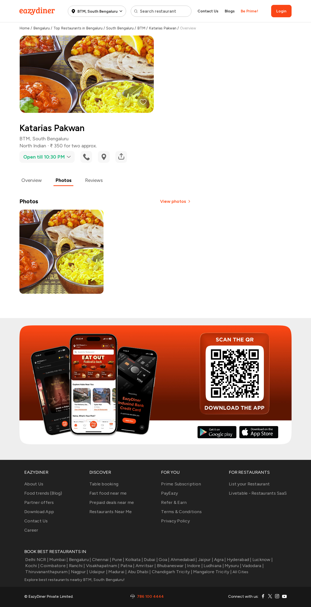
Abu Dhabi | (139, 571)
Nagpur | (79, 571)
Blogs (230, 11)
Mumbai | (58, 559)
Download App (39, 511)
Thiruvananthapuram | (47, 571)
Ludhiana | (214, 565)
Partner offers (39, 502)
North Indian (32, 146)
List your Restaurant (249, 484)
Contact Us (208, 11)
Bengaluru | (80, 559)
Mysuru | (233, 565)
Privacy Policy (175, 521)
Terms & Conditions (181, 511)
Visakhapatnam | (103, 565)
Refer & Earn (174, 502)
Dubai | (151, 559)
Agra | (220, 559)
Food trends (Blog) (43, 493)
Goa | (164, 559)
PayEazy (169, 493)
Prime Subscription (181, 484)
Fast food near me (108, 493)
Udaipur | (98, 571)
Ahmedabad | (184, 559)
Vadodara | (253, 565)
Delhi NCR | (36, 559)
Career (31, 530)
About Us (33, 484)
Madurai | (117, 571)
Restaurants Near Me (110, 511)
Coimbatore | (54, 565)
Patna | (128, 565)
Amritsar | (146, 565)
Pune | (118, 559)
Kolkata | (134, 559)
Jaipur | (205, 559)
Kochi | (32, 565)
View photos (173, 201)
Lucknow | (262, 559)
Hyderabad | (239, 559)
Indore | (195, 565)
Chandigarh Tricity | (172, 571)
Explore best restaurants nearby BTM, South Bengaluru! (74, 579)
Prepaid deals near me (111, 502)
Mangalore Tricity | (212, 571)
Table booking (103, 484)
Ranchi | (77, 565)
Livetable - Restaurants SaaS (258, 493)
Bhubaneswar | (171, 565)
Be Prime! (249, 11)
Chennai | (101, 559)
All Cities (240, 572)
